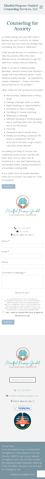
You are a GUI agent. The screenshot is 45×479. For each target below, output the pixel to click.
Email (5, 251)
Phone (5, 262)
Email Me (24, 231)
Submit (8, 322)
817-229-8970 (24, 228)
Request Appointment (22, 380)
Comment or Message (14, 272)
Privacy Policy (8, 446)
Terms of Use (22, 292)
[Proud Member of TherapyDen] (22, 421)
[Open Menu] (41, 7)
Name (6, 241)
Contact (8, 186)
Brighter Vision (28, 474)
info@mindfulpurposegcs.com (24, 396)
